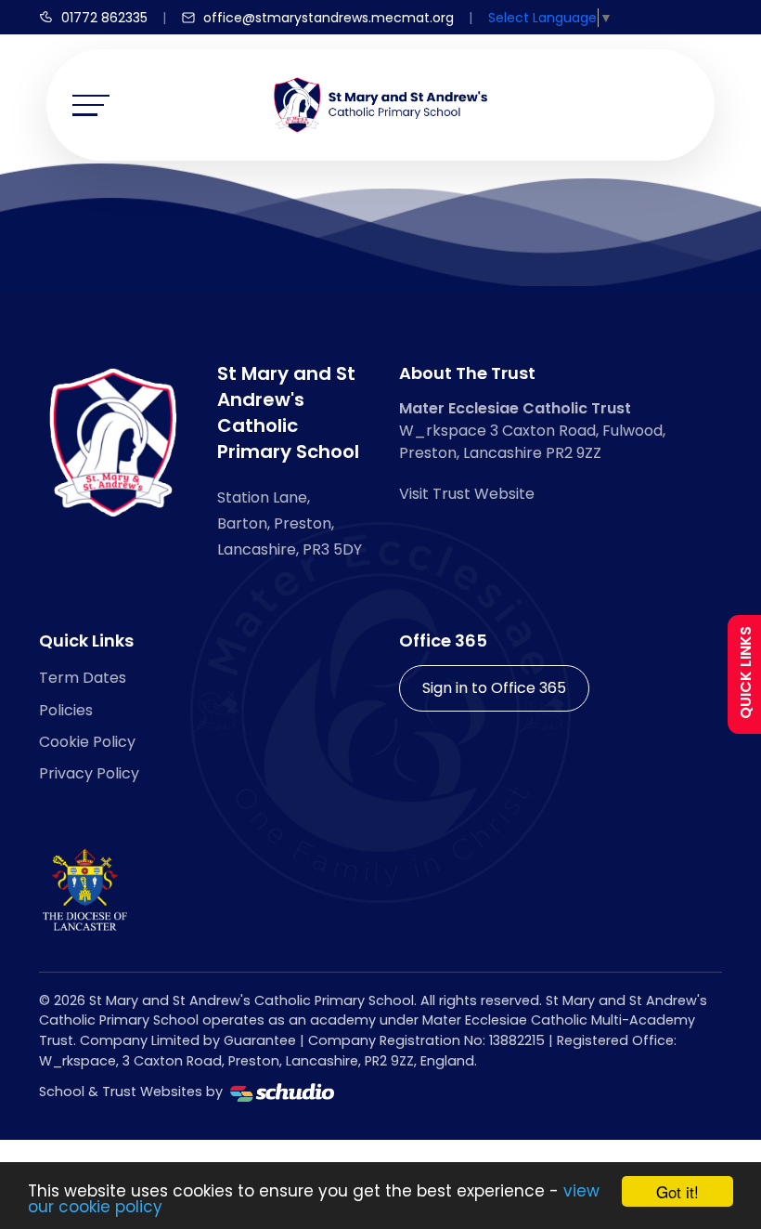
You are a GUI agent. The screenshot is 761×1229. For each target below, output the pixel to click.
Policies (66, 710)
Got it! (677, 1191)
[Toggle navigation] (91, 105)
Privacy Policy (89, 773)
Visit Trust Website (467, 493)
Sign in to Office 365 (494, 688)
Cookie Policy (87, 741)
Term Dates (82, 677)
